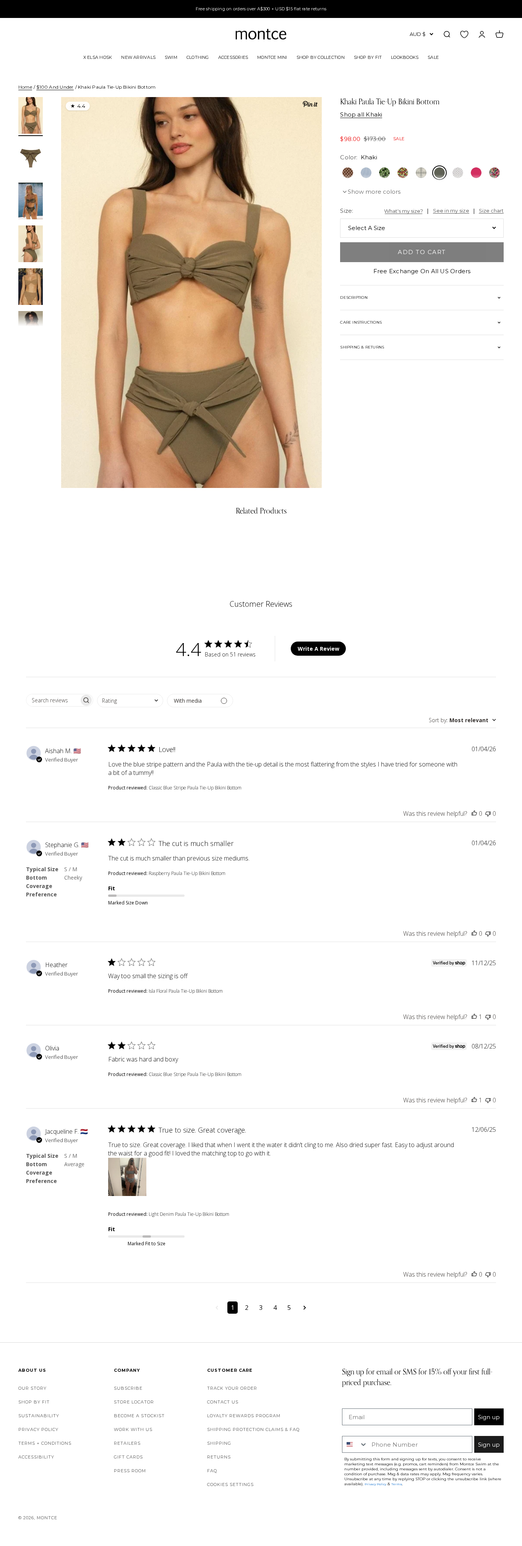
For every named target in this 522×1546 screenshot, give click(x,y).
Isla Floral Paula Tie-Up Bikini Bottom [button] (186, 991)
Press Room (130, 1470)
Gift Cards (128, 1457)
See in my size (451, 210)
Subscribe (128, 1388)
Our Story (32, 1388)
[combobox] (130, 700)
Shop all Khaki (361, 114)
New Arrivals (138, 57)
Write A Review (318, 648)
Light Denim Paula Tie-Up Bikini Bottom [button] (189, 1214)
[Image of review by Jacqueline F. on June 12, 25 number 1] (127, 1177)
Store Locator (134, 1402)
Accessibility (36, 1457)
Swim (171, 57)
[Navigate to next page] (305, 1307)
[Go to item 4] (30, 244)
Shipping (219, 1443)
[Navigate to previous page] (217, 1307)
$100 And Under (54, 87)
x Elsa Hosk (97, 57)
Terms (396, 1484)
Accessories (233, 57)
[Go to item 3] (30, 202)
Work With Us (133, 1429)
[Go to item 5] (30, 287)
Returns (219, 1457)
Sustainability (38, 1415)
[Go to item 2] (30, 159)
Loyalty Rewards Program (243, 1415)
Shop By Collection (321, 57)
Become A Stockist (139, 1415)
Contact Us (222, 1402)
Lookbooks (404, 57)
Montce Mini (272, 57)
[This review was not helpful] (488, 813)
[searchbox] (52, 700)
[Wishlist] (464, 34)
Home (25, 87)
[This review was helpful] (474, 813)
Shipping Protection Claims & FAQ (253, 1429)
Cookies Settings (230, 1484)
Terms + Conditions (44, 1443)
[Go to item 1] (30, 116)
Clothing (197, 57)
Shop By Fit (368, 57)
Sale (433, 57)
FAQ (212, 1470)
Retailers (127, 1443)
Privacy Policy (38, 1429)
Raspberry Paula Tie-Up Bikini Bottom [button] (187, 873)
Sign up (489, 1417)
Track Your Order (232, 1388)
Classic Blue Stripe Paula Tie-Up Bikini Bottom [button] (195, 787)
